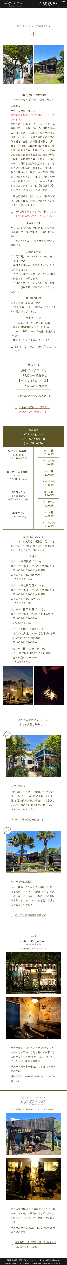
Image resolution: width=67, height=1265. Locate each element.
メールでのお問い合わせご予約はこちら (48, 4)
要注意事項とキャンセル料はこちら (35, 214)
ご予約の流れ (34, 409)
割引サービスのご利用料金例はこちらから (35, 349)
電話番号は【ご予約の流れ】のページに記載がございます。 (35, 1244)
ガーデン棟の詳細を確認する (30, 915)
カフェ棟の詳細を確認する (29, 819)
